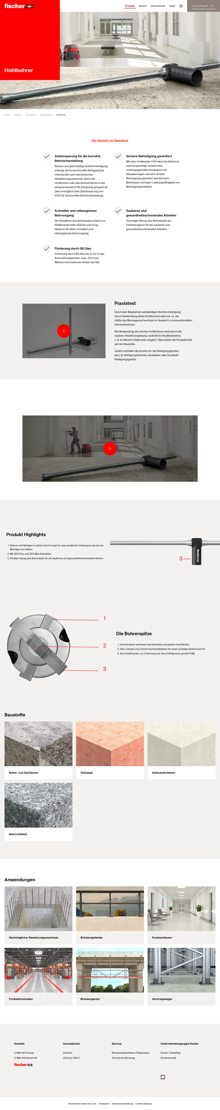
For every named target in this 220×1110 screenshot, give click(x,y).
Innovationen (30, 115)
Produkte (17, 115)
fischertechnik (168, 1057)
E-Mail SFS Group (24, 1052)
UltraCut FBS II (71, 1057)
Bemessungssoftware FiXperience (130, 1052)
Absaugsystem (46, 115)
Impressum (104, 1103)
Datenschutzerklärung (122, 1103)
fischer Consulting (170, 1052)
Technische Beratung (123, 1057)
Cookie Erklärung (143, 1103)
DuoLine (67, 1052)
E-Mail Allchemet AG (25, 1057)
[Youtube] (163, 1077)
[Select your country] (181, 6)
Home (7, 115)
